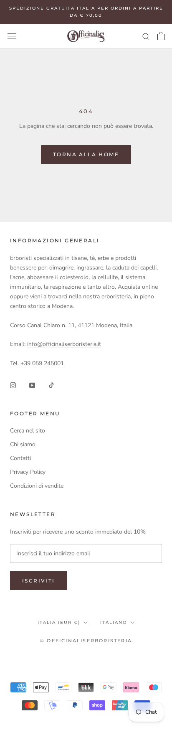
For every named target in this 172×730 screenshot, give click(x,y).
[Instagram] (13, 384)
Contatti (20, 458)
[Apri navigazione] (12, 36)
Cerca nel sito (27, 431)
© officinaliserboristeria (86, 641)
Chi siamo (22, 444)
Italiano (113, 622)
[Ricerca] (146, 36)
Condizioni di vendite (36, 486)
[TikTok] (51, 384)
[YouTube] (32, 384)
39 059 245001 (44, 363)
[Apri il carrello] (160, 36)
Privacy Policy (28, 472)
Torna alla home (86, 154)
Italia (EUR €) (59, 622)
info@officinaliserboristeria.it (64, 344)
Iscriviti (38, 580)
